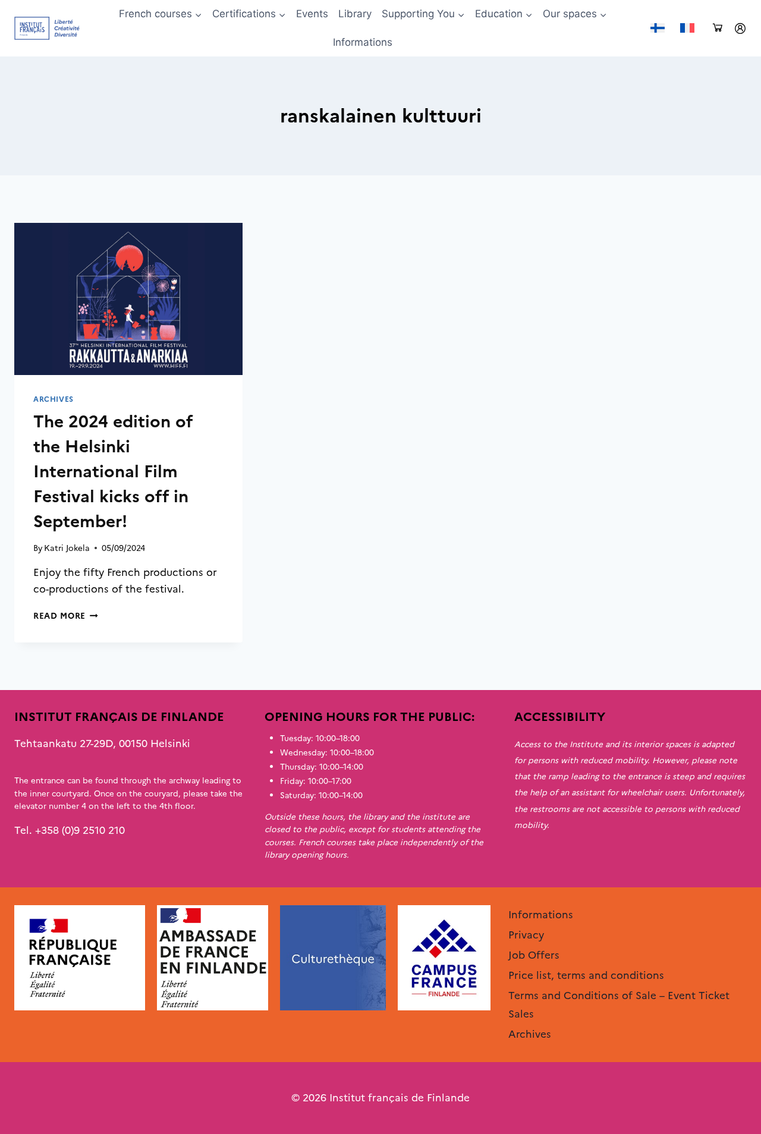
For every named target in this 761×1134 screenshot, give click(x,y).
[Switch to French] (687, 28)
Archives (53, 399)
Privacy (526, 935)
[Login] (740, 28)
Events (312, 14)
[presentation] (128, 299)
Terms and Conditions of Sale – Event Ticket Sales (618, 1005)
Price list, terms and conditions (586, 975)
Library (355, 14)
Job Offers (533, 955)
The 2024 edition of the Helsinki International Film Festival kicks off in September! (113, 471)
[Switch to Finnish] (657, 28)
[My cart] (717, 28)
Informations (362, 42)
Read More (65, 616)
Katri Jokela (67, 548)
